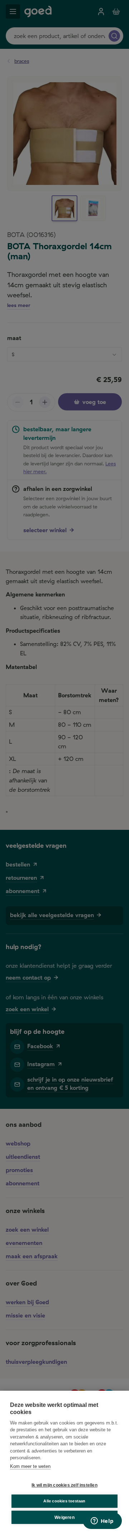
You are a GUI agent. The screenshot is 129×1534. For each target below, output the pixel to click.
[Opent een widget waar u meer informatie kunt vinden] (102, 1521)
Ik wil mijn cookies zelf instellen (64, 1485)
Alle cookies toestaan (64, 1501)
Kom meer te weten (30, 1466)
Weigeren (64, 1517)
